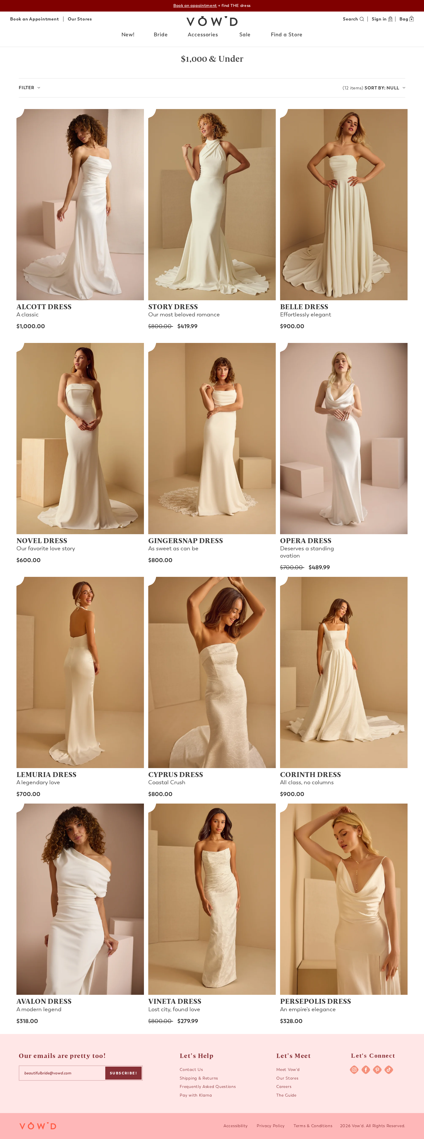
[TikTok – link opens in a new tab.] (388, 1069)
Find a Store (287, 34)
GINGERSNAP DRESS (185, 540)
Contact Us (191, 1069)
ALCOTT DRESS (44, 306)
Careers (283, 1086)
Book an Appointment (34, 19)
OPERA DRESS (305, 540)
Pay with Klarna (196, 1095)
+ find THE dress (212, 5)
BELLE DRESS (304, 306)
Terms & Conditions (313, 1125)
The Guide (286, 1095)
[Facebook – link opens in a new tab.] (365, 1069)
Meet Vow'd (287, 1069)
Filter (26, 87)
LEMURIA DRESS (46, 774)
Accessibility (236, 1125)
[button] (128, 35)
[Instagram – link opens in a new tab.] (354, 1069)
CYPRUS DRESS (175, 774)
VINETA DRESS (174, 1001)
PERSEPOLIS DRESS (315, 1001)
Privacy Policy (271, 1125)
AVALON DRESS (44, 1001)
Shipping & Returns (199, 1078)
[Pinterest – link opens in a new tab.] (377, 1069)
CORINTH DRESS (310, 774)
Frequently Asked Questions (208, 1086)
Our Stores (80, 19)
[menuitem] (128, 36)
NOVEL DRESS (41, 540)
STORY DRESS (173, 306)
